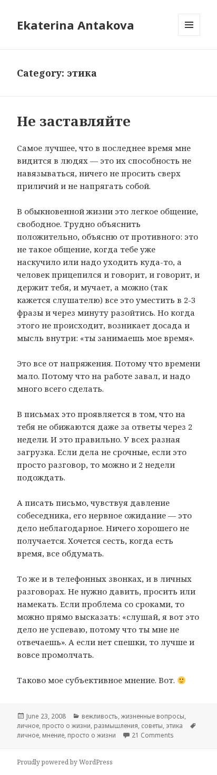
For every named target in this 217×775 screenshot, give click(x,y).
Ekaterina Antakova (75, 25)
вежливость (100, 716)
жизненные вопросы (152, 716)
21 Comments (153, 735)
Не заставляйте (74, 120)
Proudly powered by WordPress (65, 762)
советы (152, 725)
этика (174, 725)
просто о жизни (66, 725)
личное (28, 725)
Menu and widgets (189, 35)
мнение (53, 735)
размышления (116, 725)
